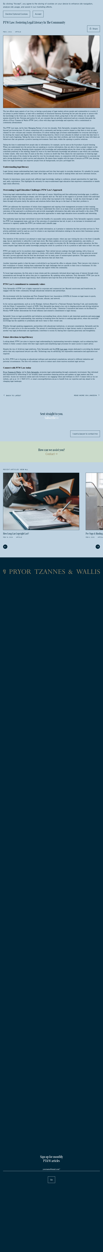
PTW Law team (61, 349)
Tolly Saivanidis (32, 372)
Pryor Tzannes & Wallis (12, 372)
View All (24, 469)
